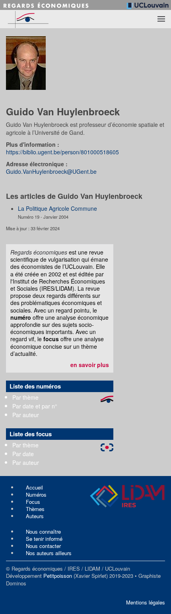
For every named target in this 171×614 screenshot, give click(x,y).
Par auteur (25, 414)
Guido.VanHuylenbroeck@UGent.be (51, 171)
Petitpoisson (57, 575)
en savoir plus (89, 365)
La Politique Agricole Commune (57, 208)
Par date (23, 453)
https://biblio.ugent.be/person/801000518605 (62, 152)
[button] (161, 19)
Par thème (25, 397)
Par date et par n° (34, 406)
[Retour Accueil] (44, 19)
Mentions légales (145, 602)
